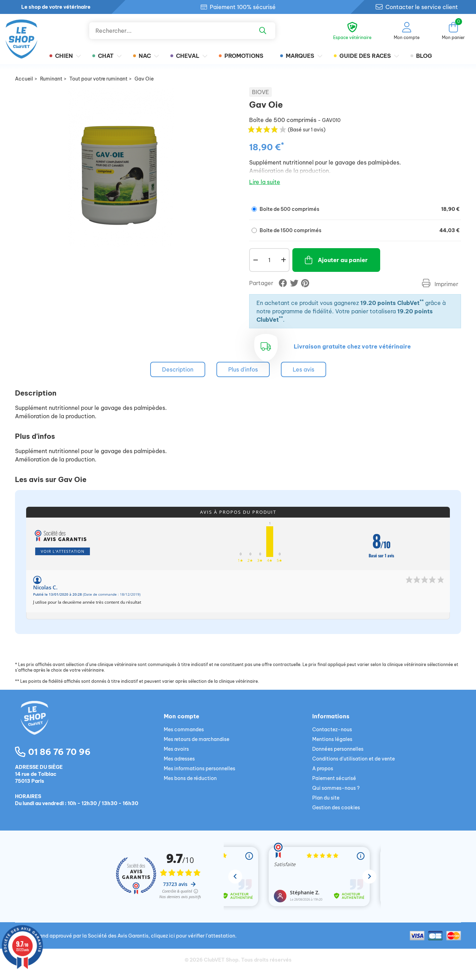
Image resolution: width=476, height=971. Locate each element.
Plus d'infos (243, 369)
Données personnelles (337, 749)
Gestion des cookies (336, 807)
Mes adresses (179, 759)
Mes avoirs (176, 749)
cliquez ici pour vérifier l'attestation (193, 936)
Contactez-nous (332, 729)
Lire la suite (264, 181)
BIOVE (260, 92)
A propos (322, 768)
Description (177, 369)
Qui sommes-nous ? (336, 788)
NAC (145, 55)
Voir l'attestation (62, 551)
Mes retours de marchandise (196, 739)
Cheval (187, 55)
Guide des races (365, 55)
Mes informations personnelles (199, 768)
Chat (106, 55)
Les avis (303, 369)
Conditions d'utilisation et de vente (353, 759)
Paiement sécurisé (334, 778)
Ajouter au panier (343, 260)
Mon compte (181, 716)
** (422, 301)
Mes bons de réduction (190, 778)
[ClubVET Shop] (89, 726)
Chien (64, 55)
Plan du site (325, 798)
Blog (424, 55)
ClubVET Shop (221, 960)
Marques (300, 55)
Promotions (243, 55)
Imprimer (445, 284)
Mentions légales (332, 739)
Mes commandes (184, 729)
